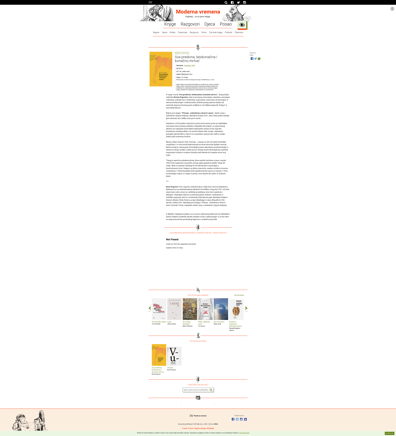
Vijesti (164, 32)
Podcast (228, 32)
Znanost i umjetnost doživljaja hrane (235, 326)
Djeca (209, 24)
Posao (226, 24)
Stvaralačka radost (159, 323)
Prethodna (149, 309)
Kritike (172, 32)
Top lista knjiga (215, 32)
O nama (184, 428)
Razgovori (190, 24)
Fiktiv (216, 424)
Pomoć (190, 428)
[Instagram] (245, 2)
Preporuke (182, 32)
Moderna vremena (198, 12)
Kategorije (241, 25)
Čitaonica (239, 32)
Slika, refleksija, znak (204, 324)
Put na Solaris (219, 323)
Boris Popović (182, 53)
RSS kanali (210, 428)
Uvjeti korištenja (200, 428)
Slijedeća (246, 309)
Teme (203, 32)
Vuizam (171, 368)
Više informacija (244, 433)
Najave (156, 32)
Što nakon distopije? (187, 324)
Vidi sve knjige (239, 295)
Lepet (171, 323)
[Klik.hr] (245, 419)
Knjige (170, 24)
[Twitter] (238, 2)
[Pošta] (259, 58)
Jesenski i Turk (189, 66)
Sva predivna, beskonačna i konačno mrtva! (158, 370)
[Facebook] (232, 2)
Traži (211, 390)
